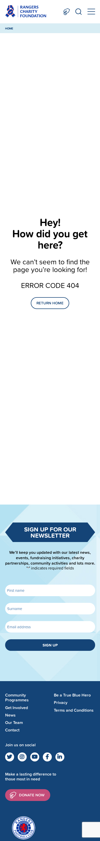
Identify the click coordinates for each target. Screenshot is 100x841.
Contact (12, 730)
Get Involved (16, 707)
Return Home (50, 303)
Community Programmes (17, 697)
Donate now (32, 795)
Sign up (50, 645)
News (10, 715)
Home (9, 28)
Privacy (60, 702)
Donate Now (66, 11)
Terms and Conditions (74, 710)
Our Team (14, 722)
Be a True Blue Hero (72, 695)
